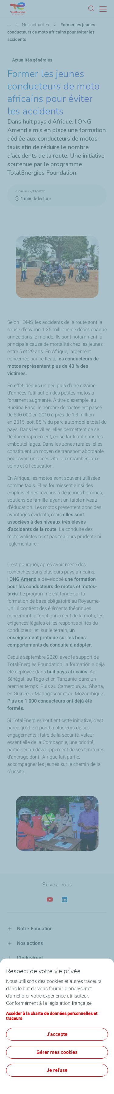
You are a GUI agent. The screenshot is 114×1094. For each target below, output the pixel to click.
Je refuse (57, 1070)
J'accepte (57, 1034)
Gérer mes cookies (57, 1052)
